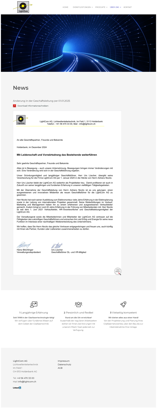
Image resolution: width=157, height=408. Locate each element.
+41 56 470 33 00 (25, 378)
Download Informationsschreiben (33, 106)
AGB (60, 368)
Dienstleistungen (82, 7)
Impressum (64, 361)
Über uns (114, 7)
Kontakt (128, 7)
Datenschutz (64, 364)
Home (65, 7)
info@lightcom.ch (27, 381)
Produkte (100, 7)
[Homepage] (23, 7)
